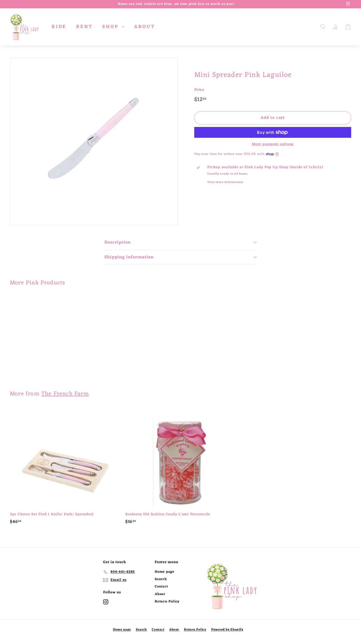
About (160, 594)
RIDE (59, 27)
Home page (164, 572)
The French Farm (65, 394)
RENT (84, 27)
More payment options (273, 144)
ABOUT (144, 27)
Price (199, 90)
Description (117, 242)
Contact (161, 587)
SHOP (111, 27)
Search (161, 579)
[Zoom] (94, 141)
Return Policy (167, 601)
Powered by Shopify (227, 629)
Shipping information (129, 257)
